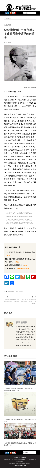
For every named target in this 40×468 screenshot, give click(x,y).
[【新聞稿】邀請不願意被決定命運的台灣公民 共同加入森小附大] (20, 431)
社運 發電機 (21, 322)
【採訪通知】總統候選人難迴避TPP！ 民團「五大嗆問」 (28, 301)
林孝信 (21, 291)
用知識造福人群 (23, 268)
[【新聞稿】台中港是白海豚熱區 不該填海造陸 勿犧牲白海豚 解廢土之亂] (20, 372)
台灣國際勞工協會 (13, 291)
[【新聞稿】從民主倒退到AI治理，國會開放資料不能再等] (20, 404)
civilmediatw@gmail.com (20, 465)
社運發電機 (7, 25)
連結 (8, 256)
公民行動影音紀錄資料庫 (20, 457)
